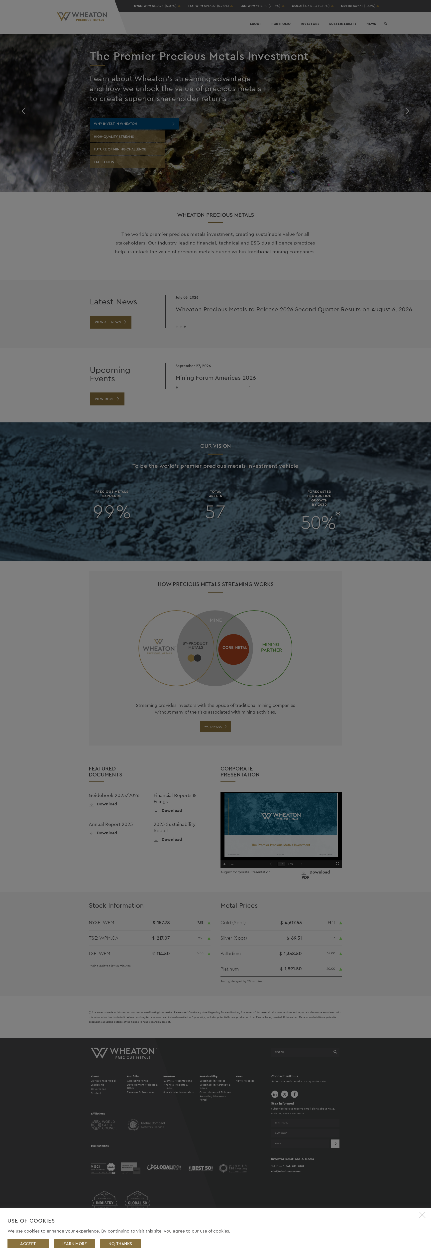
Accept (28, 1243)
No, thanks (120, 1243)
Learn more (74, 1243)
